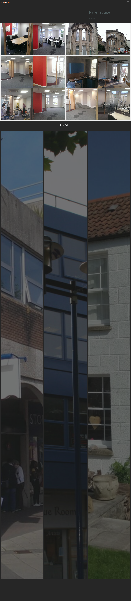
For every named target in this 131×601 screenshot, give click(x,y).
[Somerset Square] (22, 355)
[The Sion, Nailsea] (65, 355)
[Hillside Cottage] (109, 355)
